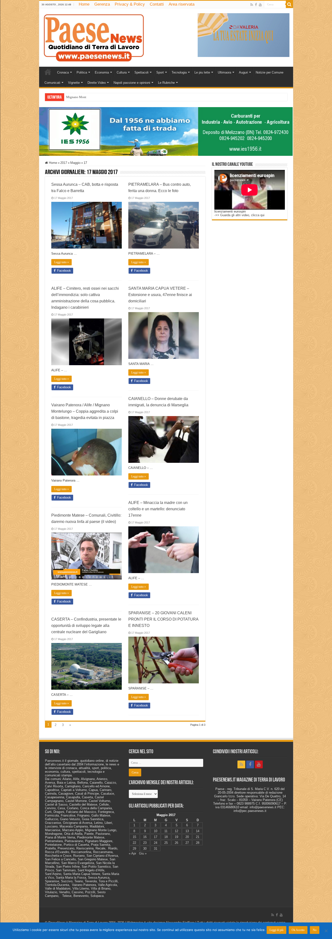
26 (176, 843)
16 (145, 837)
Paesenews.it (54, 760)
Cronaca (63, 72)
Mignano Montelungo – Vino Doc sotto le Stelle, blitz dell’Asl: (107, 97)
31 (155, 848)
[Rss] (251, 5)
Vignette (74, 82)
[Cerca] (289, 4)
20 (187, 837)
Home (84, 4)
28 (197, 843)
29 (134, 848)
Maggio (75, 163)
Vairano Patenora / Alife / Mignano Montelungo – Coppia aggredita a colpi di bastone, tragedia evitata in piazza (84, 411)
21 (197, 837)
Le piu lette (202, 72)
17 (155, 837)
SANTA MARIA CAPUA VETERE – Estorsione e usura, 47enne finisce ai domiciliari (160, 294)
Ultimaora (224, 72)
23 (145, 843)
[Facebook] (255, 5)
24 (155, 843)
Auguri (243, 72)
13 (187, 831)
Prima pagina (48, 72)
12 (176, 831)
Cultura (122, 72)
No (314, 930)
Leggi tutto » (61, 262)
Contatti (157, 4)
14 (197, 831)
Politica (82, 72)
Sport (160, 72)
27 (187, 843)
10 (155, 831)
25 (166, 843)
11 (165, 831)
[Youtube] (260, 5)
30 (145, 848)
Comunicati (52, 82)
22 (134, 843)
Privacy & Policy (130, 4)
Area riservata (181, 4)
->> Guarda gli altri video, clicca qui (239, 215)
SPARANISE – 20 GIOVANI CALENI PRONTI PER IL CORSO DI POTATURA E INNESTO (163, 619)
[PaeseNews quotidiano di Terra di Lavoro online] (94, 36)
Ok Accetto (298, 930)
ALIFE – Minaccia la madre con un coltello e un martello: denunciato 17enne (158, 509)
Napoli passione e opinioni (132, 82)
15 (134, 837)
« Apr (132, 853)
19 (176, 837)
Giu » (143, 853)
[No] (325, 930)
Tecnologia (179, 72)
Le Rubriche (166, 82)
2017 (63, 163)
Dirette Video (96, 82)
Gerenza (102, 4)
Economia (102, 72)
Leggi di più (276, 930)
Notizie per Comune (269, 72)
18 (166, 837)
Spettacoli (141, 72)
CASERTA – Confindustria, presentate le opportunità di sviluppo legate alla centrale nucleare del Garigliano (86, 625)
